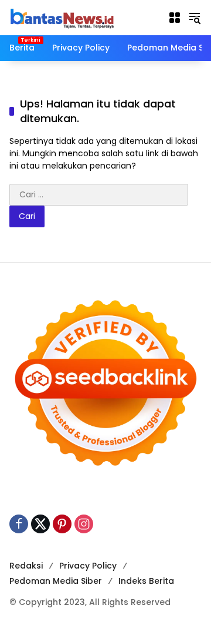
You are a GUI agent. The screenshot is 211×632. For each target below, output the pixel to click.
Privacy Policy (88, 566)
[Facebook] (18, 524)
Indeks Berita (146, 581)
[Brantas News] (62, 17)
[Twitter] (40, 524)
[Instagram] (83, 524)
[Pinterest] (62, 524)
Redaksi (26, 566)
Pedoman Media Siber (55, 581)
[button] (195, 18)
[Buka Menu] (175, 18)
